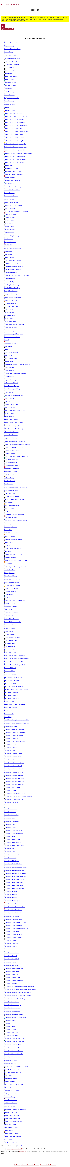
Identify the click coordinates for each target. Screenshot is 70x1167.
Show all (19, 1145)
